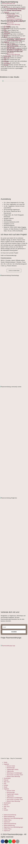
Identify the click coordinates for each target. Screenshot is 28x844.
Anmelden (14, 631)
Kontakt (6, 35)
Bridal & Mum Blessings (13, 24)
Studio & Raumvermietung (14, 10)
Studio (5, 7)
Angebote (6, 12)
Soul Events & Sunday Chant (15, 21)
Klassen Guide (11, 14)
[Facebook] (2, 841)
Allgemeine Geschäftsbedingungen (13, 818)
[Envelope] (14, 841)
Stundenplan (7, 26)
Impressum (7, 821)
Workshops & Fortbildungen (14, 19)
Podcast (6, 31)
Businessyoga (11, 17)
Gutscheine (7, 33)
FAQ (5, 30)
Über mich (6, 28)
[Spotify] (10, 841)
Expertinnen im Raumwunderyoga (16, 8)
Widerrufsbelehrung (9, 816)
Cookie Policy (7, 820)
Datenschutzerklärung (10, 814)
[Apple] (17, 841)
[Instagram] (6, 841)
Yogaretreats (10, 23)
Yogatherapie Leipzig (12, 15)
